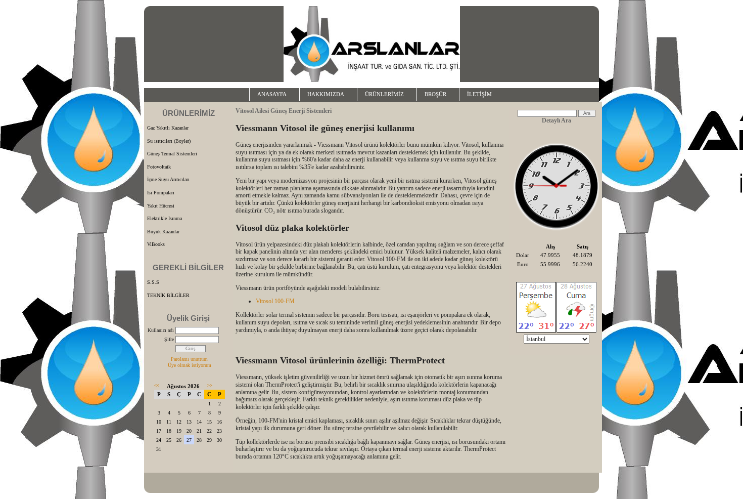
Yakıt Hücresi (160, 206)
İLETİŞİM (479, 94)
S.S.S (153, 282)
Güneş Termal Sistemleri (172, 153)
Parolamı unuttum (189, 359)
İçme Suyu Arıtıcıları (168, 179)
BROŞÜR (435, 94)
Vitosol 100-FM (275, 301)
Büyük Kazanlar (163, 231)
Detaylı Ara (556, 120)
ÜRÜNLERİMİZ (384, 94)
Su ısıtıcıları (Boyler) (169, 141)
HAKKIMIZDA (325, 94)
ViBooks (156, 244)
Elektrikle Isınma (164, 218)
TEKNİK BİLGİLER (168, 295)
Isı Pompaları (160, 192)
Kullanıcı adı (161, 330)
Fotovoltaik (159, 167)
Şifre (169, 339)
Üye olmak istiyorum (189, 365)
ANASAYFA (272, 94)
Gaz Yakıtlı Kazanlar (168, 128)
